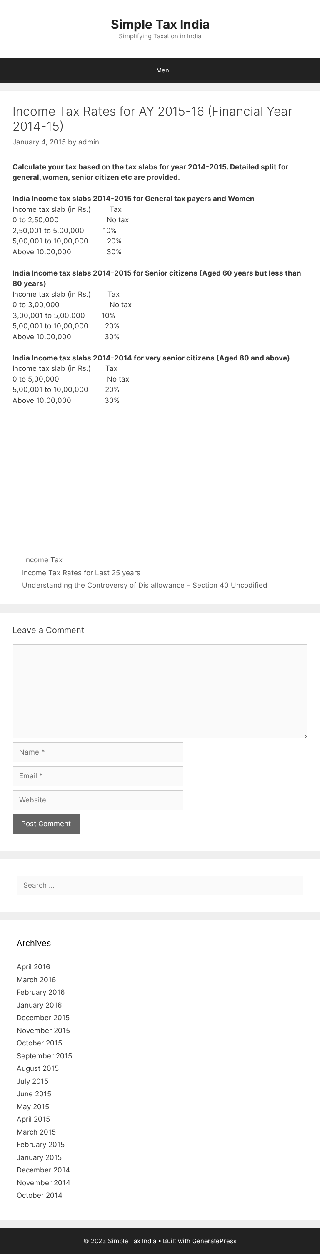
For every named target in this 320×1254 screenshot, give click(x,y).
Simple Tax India (160, 24)
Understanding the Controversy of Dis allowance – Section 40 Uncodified (145, 585)
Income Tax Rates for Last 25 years (81, 573)
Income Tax (43, 560)
